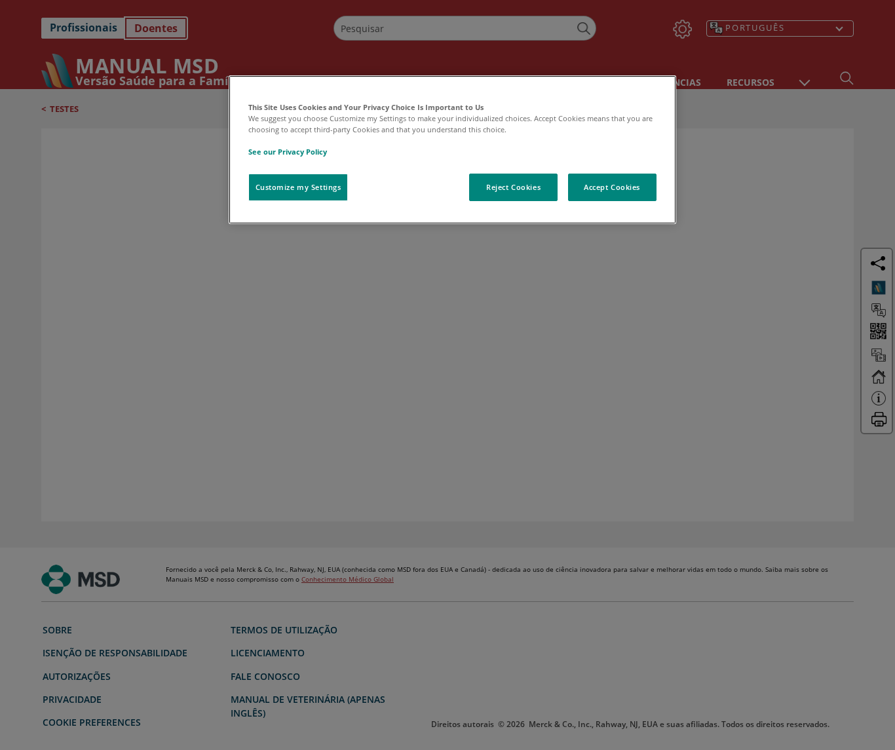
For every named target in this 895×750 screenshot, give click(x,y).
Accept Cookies (612, 187)
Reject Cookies (513, 187)
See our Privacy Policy (287, 152)
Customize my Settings (298, 187)
